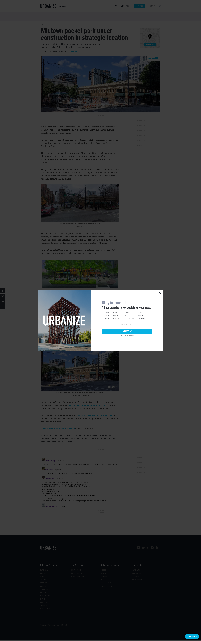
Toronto (140, 315)
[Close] (160, 293)
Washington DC (143, 318)
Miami (127, 312)
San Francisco (129, 318)
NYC (126, 315)
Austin (107, 315)
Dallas (115, 312)
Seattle (140, 312)
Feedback (193, 636)
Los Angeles (117, 318)
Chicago (107, 318)
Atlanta (107, 312)
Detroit (115, 315)
